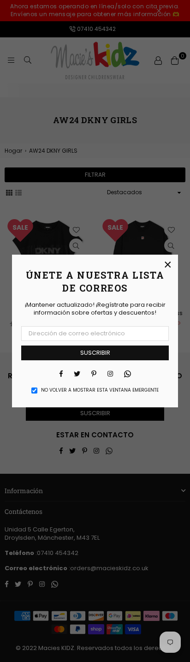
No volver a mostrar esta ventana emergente (100, 390)
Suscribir (95, 352)
